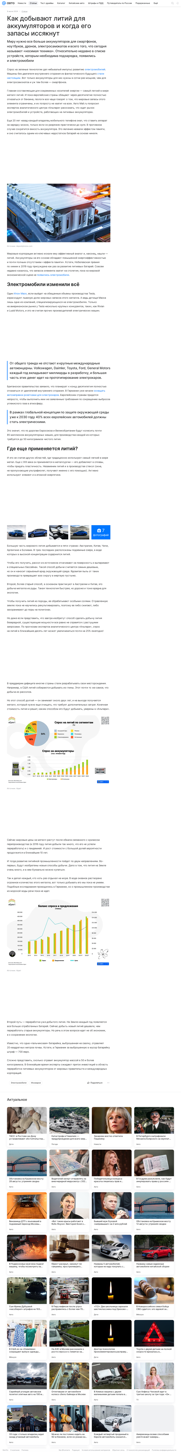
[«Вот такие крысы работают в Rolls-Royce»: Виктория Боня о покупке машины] (69, 1212)
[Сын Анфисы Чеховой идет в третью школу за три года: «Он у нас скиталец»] (154, 1382)
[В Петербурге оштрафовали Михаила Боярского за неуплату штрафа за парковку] (154, 1127)
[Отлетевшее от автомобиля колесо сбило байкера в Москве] (69, 1382)
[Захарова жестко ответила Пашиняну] (112, 1127)
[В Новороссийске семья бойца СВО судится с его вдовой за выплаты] (154, 1297)
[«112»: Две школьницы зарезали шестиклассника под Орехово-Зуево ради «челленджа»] (112, 1297)
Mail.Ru (5, 1450)
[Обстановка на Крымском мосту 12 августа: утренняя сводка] (154, 1212)
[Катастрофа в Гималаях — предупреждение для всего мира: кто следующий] (69, 1127)
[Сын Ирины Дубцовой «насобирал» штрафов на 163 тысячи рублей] (27, 1297)
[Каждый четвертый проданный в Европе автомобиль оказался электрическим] (112, 1425)
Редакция (76, 1450)
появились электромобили (53, 274)
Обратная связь (118, 1450)
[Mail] (4, 3)
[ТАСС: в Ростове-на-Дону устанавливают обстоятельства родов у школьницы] (27, 1127)
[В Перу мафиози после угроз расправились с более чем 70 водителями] (69, 1297)
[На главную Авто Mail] (10, 3)
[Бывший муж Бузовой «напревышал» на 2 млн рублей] (112, 1212)
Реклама (25, 1450)
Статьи (24, 11)
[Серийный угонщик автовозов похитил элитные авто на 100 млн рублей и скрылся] (27, 1382)
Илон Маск (20, 293)
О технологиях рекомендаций (138, 1450)
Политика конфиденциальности (164, 1450)
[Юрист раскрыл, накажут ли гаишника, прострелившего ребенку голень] (69, 1255)
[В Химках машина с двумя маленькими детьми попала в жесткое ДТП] (112, 1382)
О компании (14, 1450)
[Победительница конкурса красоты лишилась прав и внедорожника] (112, 1170)
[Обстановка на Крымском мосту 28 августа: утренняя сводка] (27, 1170)
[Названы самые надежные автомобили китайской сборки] (154, 1255)
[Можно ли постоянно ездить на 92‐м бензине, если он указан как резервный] (69, 1425)
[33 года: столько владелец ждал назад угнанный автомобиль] (27, 1425)
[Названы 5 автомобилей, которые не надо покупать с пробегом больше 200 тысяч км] (112, 1255)
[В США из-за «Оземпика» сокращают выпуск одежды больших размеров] (27, 1340)
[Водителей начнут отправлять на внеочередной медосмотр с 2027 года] (69, 1170)
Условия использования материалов (96, 1450)
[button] (58, 213)
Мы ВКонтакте (64, 1450)
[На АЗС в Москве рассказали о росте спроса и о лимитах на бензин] (69, 1340)
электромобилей (95, 69)
